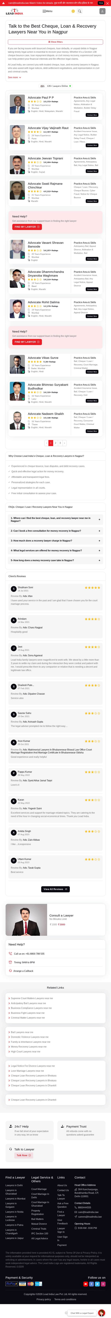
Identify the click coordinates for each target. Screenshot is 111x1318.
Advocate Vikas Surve (43, 357)
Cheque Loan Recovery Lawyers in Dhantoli (33, 1085)
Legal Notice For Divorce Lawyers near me (33, 1066)
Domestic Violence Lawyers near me (30, 1037)
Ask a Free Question (63, 1205)
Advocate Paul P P (41, 97)
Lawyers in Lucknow (11, 1218)
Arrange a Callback (23, 971)
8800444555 (84, 1207)
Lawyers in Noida (14, 1212)
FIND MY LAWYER (25, 227)
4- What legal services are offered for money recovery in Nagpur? (46, 550)
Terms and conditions (65, 1299)
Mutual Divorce (39, 1224)
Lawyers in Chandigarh (11, 1232)
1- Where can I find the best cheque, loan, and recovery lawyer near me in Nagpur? (50, 519)
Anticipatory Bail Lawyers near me (28, 1003)
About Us (62, 1185)
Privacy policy (44, 1299)
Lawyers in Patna (14, 1225)
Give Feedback (62, 1222)
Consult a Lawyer (62, 915)
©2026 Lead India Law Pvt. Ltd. (52, 1294)
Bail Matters (37, 1219)
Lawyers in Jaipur (14, 1238)
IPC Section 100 (39, 1233)
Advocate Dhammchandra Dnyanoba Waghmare (46, 273)
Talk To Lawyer (61, 1197)
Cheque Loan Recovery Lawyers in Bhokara (33, 1075)
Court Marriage (39, 1189)
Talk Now (22, 1155)
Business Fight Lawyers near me (28, 1013)
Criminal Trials (38, 1229)
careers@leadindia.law (90, 1217)
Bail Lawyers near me (22, 1032)
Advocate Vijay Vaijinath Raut (48, 128)
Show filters (56, 42)
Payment (61, 1245)
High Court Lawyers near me (25, 1051)
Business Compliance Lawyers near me (31, 1008)
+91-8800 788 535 (29, 954)
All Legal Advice (39, 1238)
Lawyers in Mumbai (15, 1198)
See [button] (13, 77)
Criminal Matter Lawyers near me (28, 1018)
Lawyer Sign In (61, 1230)
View (101, 3)
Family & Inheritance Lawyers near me (30, 1042)
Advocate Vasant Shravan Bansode (46, 244)
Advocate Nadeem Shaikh (46, 413)
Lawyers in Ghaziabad (11, 1192)
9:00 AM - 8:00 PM (87, 1228)
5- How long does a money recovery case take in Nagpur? (42, 560)
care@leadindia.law (88, 1212)
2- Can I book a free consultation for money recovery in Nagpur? (46, 531)
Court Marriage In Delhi (40, 1196)
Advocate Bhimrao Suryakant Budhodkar (48, 386)
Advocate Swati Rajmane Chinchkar (45, 185)
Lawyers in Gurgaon (11, 1205)
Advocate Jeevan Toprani (45, 158)
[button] (80, 11)
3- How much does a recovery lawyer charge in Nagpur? (41, 540)
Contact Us (63, 1190)
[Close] (107, 3)
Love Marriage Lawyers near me (27, 1071)
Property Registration (37, 1212)
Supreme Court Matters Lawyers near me (32, 998)
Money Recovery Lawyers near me (29, 1046)
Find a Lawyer (61, 1214)
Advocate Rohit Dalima (44, 302)
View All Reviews (54, 889)
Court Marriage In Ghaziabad (40, 1204)
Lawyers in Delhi (14, 1185)
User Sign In (62, 1239)
